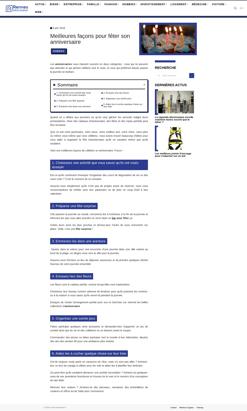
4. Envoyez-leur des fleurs (116, 93)
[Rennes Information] (17, 8)
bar (114, 218)
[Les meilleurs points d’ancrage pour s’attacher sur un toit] (175, 138)
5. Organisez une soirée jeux (117, 98)
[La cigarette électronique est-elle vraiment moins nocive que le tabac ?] (175, 102)
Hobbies (58, 51)
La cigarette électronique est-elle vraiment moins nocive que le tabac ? (174, 119)
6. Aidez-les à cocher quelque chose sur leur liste (122, 105)
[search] (235, 8)
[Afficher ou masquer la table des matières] (111, 84)
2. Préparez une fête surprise (70, 101)
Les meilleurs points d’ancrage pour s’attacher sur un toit (173, 154)
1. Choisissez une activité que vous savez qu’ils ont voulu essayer (73, 94)
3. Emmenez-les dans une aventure (73, 106)
